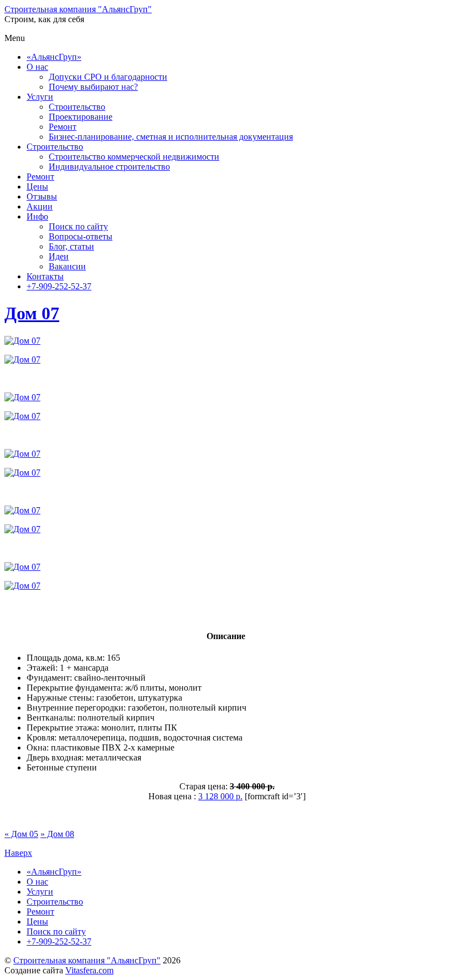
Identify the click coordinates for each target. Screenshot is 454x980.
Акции (40, 206)
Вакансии (67, 266)
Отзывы (42, 196)
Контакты (45, 276)
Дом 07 (31, 313)
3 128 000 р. (220, 796)
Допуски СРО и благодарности (108, 76)
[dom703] (22, 416)
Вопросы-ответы (80, 236)
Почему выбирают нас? (93, 86)
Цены (37, 186)
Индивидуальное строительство (109, 166)
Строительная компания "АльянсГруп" (87, 960)
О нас (37, 67)
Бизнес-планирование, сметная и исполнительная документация (171, 136)
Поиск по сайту (78, 226)
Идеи (59, 256)
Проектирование (80, 116)
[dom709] (22, 340)
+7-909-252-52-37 (59, 286)
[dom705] (22, 472)
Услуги (40, 96)
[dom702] (22, 397)
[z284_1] (22, 585)
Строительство (77, 106)
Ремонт (62, 126)
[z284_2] (22, 566)
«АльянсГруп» (54, 57)
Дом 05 (21, 834)
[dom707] (22, 529)
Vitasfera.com (89, 970)
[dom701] (22, 359)
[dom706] (22, 510)
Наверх (18, 853)
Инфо (37, 216)
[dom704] (22, 453)
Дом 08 (57, 834)
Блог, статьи (71, 246)
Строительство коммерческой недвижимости (134, 156)
